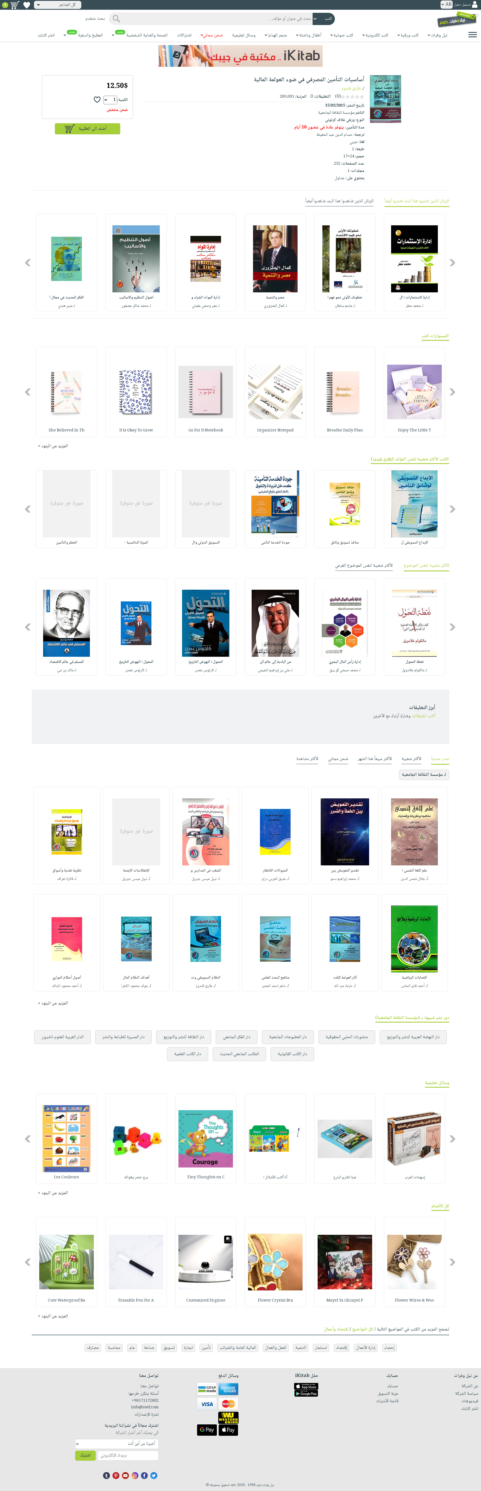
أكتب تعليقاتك (423, 716)
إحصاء (389, 1348)
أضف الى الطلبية (93, 129)
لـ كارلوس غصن (206, 670)
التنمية (300, 1348)
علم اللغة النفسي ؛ (414, 870)
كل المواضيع (362, 1329)
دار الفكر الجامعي (236, 1037)
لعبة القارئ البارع (344, 1177)
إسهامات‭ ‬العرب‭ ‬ (414, 1177)
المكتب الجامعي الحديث (239, 1054)
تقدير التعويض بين (345, 870)
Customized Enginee (205, 1300)
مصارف (93, 1348)
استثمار (321, 1348)
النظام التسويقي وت (205, 977)
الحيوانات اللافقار (275, 870)
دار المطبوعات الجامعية (288, 1037)
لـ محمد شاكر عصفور (136, 306)
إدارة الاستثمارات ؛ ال (414, 297)
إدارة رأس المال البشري (345, 662)
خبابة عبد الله (343, 986)
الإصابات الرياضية (414, 977)
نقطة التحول (415, 662)
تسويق (169, 1348)
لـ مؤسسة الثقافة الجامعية (424, 775)
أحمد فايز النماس (412, 986)
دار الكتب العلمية (187, 1054)
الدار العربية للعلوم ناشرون (62, 1037)
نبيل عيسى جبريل (204, 879)
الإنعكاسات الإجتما (136, 870)
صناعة (149, 1348)
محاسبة (114, 1348)
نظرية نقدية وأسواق (66, 870)
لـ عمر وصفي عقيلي (206, 306)
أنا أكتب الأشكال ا (275, 1177)
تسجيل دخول (462, 5)
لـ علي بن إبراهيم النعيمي (275, 670)
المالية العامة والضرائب (238, 1348)
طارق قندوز (351, 88)
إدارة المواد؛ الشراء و (205, 297)
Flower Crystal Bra (275, 1300)
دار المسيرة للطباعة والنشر (123, 1037)
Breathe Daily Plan (345, 430)
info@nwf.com (145, 1407)
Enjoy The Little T (414, 430)
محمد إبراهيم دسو (343, 879)
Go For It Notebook (205, 430)
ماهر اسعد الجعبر (274, 986)
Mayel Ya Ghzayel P (345, 1300)
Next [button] (28, 262)
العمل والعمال (275, 1348)
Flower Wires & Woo (414, 1300)
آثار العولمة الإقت (345, 977)
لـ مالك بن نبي (66, 670)
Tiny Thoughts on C (206, 1177)
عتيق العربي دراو (274, 879)
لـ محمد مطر (414, 306)
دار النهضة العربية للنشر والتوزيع (413, 1037)
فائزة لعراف (65, 879)
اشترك (85, 1455)
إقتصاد (341, 1348)
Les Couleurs (66, 1177)
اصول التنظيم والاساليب (136, 297)
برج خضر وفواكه (136, 1177)
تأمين (206, 1348)
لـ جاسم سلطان (345, 306)
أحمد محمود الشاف (65, 986)
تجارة (188, 1348)
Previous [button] (452, 262)
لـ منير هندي (66, 306)
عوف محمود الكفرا (134, 986)
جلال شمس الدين (413, 879)
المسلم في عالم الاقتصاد (66, 662)
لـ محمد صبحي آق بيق (344, 670)
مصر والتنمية (275, 297)
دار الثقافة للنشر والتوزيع (183, 1037)
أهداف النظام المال (136, 977)
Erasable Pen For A (136, 1300)
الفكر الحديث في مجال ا (67, 297)
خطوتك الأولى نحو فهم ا (345, 297)
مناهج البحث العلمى (275, 977)
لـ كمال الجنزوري (275, 306)
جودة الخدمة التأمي (275, 542)
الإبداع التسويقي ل (414, 542)
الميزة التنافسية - (136, 542)
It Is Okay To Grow (136, 430)
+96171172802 (145, 1401)
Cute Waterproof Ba (66, 1300)
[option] (414, 262)
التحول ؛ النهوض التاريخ (206, 662)
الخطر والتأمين (66, 542)
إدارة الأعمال (365, 1348)
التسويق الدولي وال (206, 542)
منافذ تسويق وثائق (345, 542)
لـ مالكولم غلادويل (414, 670)
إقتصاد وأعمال (336, 1329)
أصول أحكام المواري (66, 977)
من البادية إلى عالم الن (275, 662)
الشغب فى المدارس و (206, 870)
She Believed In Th (67, 430)
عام (132, 1348)
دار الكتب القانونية (292, 1054)
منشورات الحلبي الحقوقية (347, 1037)
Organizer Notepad (275, 430)
